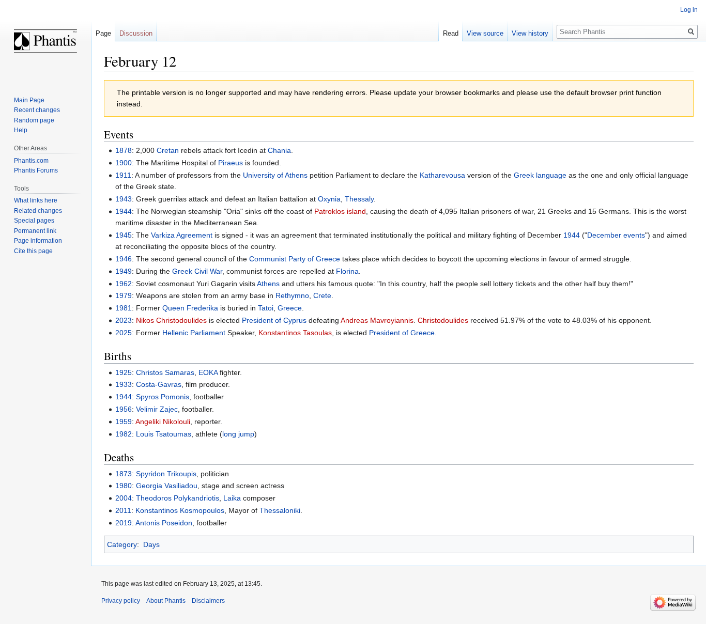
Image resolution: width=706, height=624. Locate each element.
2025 (123, 333)
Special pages (34, 220)
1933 (123, 384)
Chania (279, 150)
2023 (123, 320)
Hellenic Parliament (193, 333)
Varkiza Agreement (181, 235)
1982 (123, 434)
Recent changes (37, 110)
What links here (35, 200)
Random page (34, 120)
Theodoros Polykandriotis (177, 498)
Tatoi (265, 308)
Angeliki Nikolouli (162, 421)
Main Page (29, 100)
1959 (123, 421)
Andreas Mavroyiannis (377, 320)
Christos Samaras (165, 372)
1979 (123, 295)
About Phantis (166, 600)
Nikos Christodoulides (171, 320)
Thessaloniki (279, 510)
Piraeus (230, 163)
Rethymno (292, 295)
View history (530, 33)
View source (485, 33)
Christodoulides (443, 320)
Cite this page (33, 251)
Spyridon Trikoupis (166, 474)
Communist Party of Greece (294, 259)
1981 (123, 308)
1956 (123, 409)
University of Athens (275, 175)
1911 (123, 175)
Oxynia (329, 199)
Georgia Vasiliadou (166, 485)
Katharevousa (442, 175)
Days (151, 544)
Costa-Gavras (158, 384)
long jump (238, 434)
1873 (123, 474)
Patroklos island (340, 211)
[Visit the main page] (45, 41)
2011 (123, 510)
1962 (123, 283)
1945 (123, 235)
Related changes (38, 210)
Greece (290, 308)
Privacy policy (120, 600)
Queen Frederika (190, 308)
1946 (123, 259)
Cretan (168, 150)
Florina (347, 271)
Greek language (540, 175)
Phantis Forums (36, 170)
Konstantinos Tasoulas (295, 333)
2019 (123, 523)
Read (450, 33)
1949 (123, 271)
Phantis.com (31, 160)
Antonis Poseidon (163, 523)
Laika (232, 498)
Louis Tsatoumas (163, 434)
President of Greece (402, 333)
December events (616, 235)
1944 (123, 211)
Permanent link (35, 231)
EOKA (208, 372)
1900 (123, 163)
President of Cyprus (274, 320)
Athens (268, 283)
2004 (123, 498)
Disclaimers (208, 600)
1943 (123, 199)
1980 (123, 485)
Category (122, 544)
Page (103, 33)
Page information (38, 240)
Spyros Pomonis (162, 397)
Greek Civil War (197, 271)
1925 (123, 372)
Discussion (135, 33)
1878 (123, 150)
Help (20, 130)
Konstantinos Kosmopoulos (179, 510)
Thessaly (359, 199)
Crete (322, 295)
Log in (689, 9)
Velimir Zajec (157, 409)
